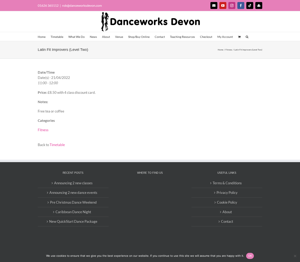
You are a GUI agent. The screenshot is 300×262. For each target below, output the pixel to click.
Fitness (43, 130)
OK (250, 255)
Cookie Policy (227, 202)
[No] (295, 256)
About (227, 212)
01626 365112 (48, 5)
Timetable (57, 145)
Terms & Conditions (227, 183)
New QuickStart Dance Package (73, 221)
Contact (227, 221)
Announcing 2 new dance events (73, 192)
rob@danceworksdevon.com (82, 5)
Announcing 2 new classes (73, 183)
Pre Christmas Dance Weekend (73, 202)
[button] (247, 36)
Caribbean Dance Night (73, 212)
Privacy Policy (227, 192)
